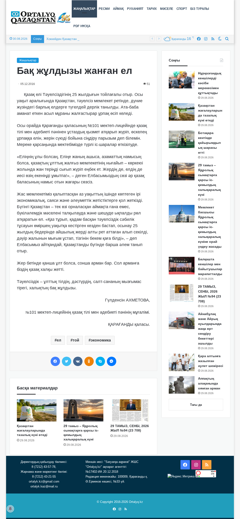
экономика (101, 340)
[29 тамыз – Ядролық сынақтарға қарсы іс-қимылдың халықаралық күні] (83, 410)
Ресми (104, 9)
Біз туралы (199, 9)
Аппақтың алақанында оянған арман (209, 383)
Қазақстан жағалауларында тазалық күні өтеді (32, 430)
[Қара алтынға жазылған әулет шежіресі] (182, 362)
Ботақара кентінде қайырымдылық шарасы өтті (209, 142)
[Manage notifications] (10, 508)
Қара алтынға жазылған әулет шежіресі (210, 361)
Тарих (152, 9)
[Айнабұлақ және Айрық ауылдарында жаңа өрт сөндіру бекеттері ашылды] (182, 320)
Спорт (181, 9)
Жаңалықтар (84, 9)
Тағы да (196, 404)
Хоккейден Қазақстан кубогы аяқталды (74, 39)
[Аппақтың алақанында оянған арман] (182, 385)
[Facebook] (55, 361)
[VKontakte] (77, 361)
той (76, 340)
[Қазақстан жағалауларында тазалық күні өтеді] (37, 410)
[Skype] (100, 361)
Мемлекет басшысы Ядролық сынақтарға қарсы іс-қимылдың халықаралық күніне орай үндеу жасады (209, 226)
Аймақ (118, 9)
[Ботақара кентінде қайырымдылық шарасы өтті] (182, 139)
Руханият (135, 9)
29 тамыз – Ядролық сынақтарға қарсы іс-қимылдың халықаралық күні (209, 179)
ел (59, 340)
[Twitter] (66, 361)
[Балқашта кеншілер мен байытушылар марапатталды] (182, 265)
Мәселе (166, 9)
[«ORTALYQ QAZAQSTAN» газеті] (41, 17)
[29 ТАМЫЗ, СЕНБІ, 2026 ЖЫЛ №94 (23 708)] (130, 410)
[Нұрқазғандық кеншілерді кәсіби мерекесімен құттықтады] (182, 79)
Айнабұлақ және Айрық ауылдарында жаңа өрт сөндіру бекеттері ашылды (209, 328)
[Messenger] (111, 361)
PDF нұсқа (81, 26)
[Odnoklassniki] (89, 361)
